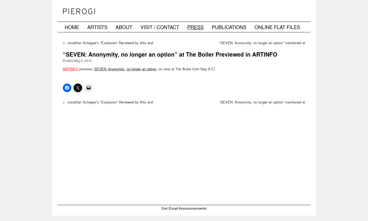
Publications (229, 26)
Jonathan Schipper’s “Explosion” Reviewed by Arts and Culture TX (108, 45)
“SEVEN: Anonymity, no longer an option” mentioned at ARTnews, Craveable (262, 45)
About (124, 26)
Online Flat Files (277, 26)
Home (72, 26)
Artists (97, 26)
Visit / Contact (159, 26)
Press (195, 26)
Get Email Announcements (184, 208)
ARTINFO (70, 69)
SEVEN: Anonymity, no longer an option (125, 69)
